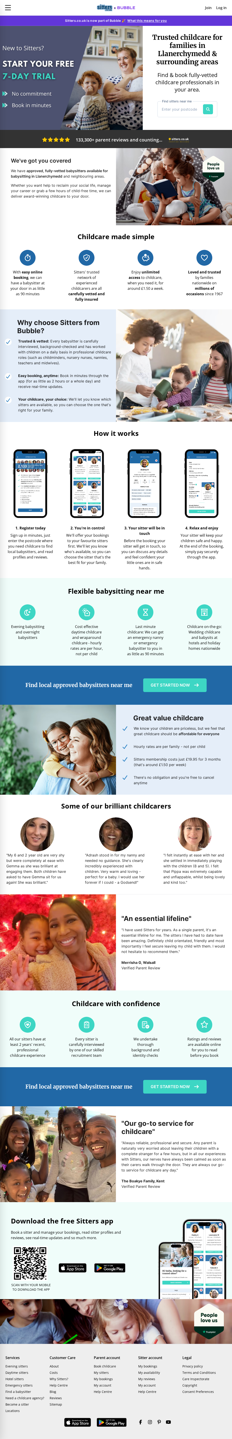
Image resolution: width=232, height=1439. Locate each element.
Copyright (189, 1385)
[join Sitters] (71, 78)
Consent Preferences (198, 1391)
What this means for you (147, 20)
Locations (12, 1411)
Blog (53, 1391)
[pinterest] (159, 1422)
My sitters (101, 1372)
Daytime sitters (16, 1372)
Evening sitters (16, 1366)
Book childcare (105, 1366)
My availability (149, 1372)
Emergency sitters (19, 1385)
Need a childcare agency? (24, 1398)
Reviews (56, 1398)
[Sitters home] (116, 7)
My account (102, 1385)
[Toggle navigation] (38, 7)
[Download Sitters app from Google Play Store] (110, 1268)
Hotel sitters (14, 1379)
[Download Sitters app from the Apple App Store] (72, 1268)
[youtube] (168, 1422)
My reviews (146, 1379)
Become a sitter (17, 1404)
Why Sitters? (59, 1379)
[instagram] (150, 1422)
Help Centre (59, 1385)
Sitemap (56, 1404)
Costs (54, 1372)
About (54, 1366)
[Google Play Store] (112, 1422)
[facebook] (140, 1422)
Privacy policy (192, 1366)
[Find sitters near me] (208, 109)
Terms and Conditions (199, 1372)
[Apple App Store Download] (78, 1422)
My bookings (103, 1379)
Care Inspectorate (195, 1379)
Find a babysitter (18, 1391)
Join (208, 7)
